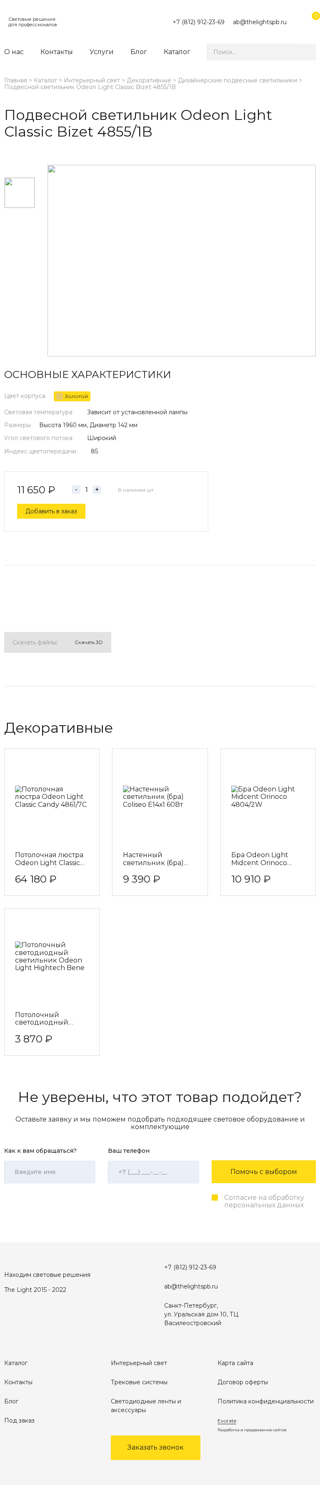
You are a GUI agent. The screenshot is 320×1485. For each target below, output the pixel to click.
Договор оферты (243, 1382)
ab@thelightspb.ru (260, 22)
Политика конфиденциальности (266, 1401)
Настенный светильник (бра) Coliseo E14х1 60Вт (153, 859)
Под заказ (19, 1420)
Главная (15, 80)
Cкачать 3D (89, 642)
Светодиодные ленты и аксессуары (146, 1406)
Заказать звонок (156, 1447)
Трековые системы (139, 1382)
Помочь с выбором (263, 1172)
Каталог (177, 52)
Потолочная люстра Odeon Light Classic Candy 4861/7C (49, 859)
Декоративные (149, 80)
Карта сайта (235, 1363)
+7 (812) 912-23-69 (198, 22)
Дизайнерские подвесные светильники (237, 80)
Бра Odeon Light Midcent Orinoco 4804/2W (259, 859)
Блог (138, 52)
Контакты (56, 52)
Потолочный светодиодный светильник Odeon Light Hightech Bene (50, 1019)
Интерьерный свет (92, 80)
